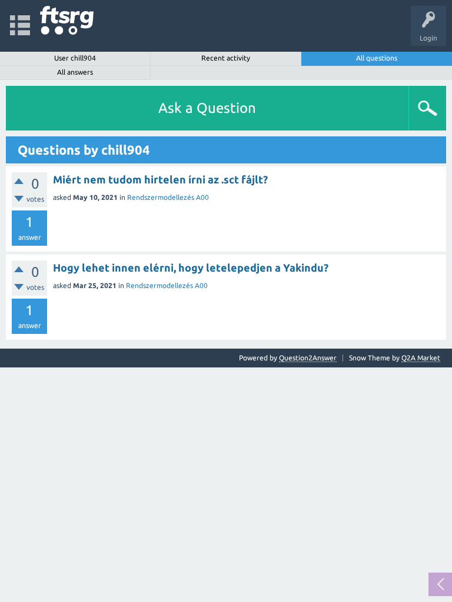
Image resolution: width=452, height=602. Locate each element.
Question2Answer (308, 358)
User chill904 (75, 58)
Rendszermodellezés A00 (168, 197)
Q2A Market (420, 358)
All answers (75, 72)
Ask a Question (207, 108)
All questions (376, 58)
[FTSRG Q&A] (67, 20)
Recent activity (225, 58)
